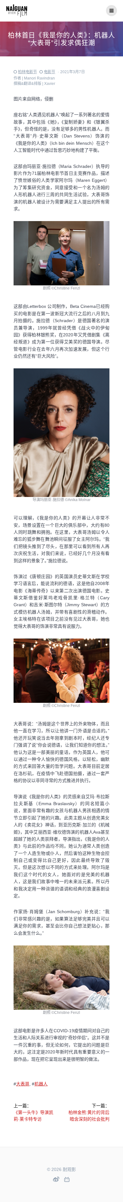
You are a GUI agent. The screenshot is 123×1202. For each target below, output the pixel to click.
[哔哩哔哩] (67, 1179)
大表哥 (22, 1083)
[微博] (56, 1179)
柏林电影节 (27, 72)
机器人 (41, 1083)
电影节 (49, 72)
